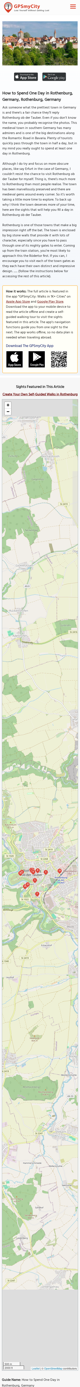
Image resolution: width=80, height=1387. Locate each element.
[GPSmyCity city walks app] (26, 7)
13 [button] (60, 870)
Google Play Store (50, 302)
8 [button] (37, 870)
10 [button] (20, 873)
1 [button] (45, 872)
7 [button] (37, 893)
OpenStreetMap (53, 1368)
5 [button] (34, 880)
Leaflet (36, 1368)
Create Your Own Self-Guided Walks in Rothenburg (40, 394)
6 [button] (33, 871)
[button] (8, 405)
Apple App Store (18, 302)
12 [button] (28, 884)
